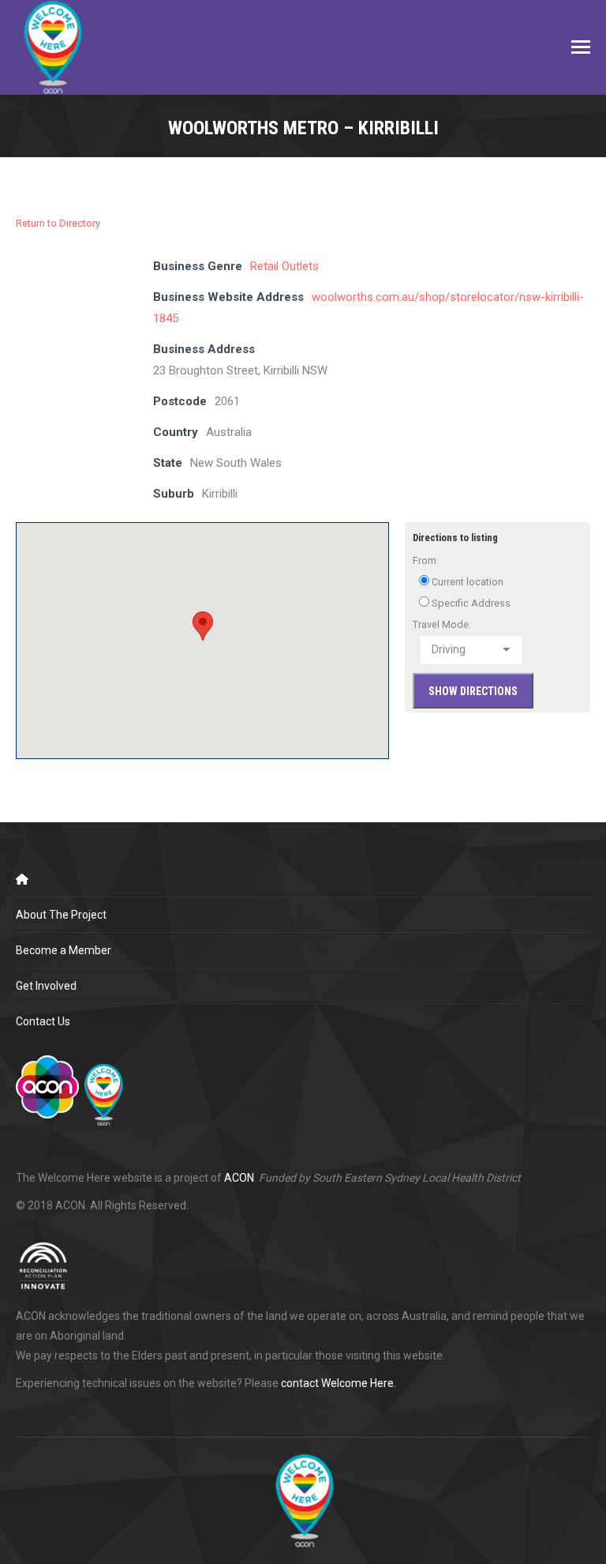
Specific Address (470, 603)
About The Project (61, 914)
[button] (202, 626)
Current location (466, 582)
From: (426, 560)
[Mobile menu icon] (580, 47)
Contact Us (43, 1021)
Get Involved (46, 985)
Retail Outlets (284, 266)
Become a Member (63, 950)
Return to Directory (58, 223)
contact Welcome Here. (338, 1383)
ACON (239, 1177)
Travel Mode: (442, 624)
